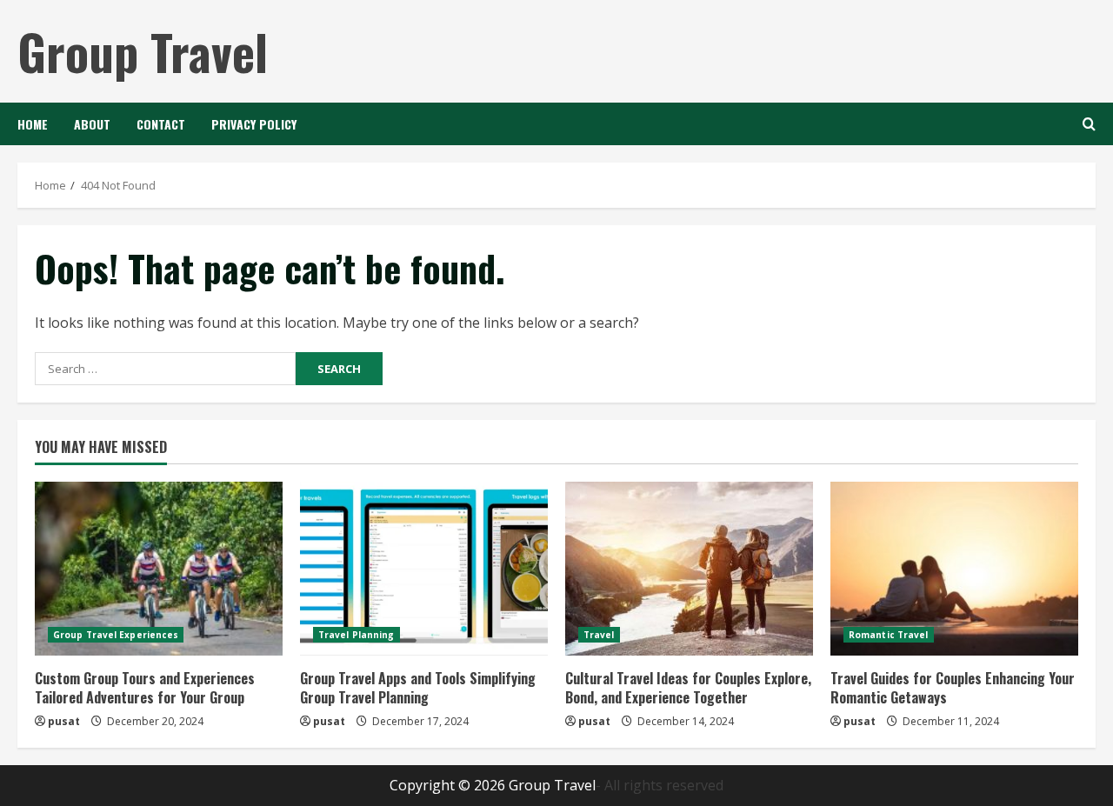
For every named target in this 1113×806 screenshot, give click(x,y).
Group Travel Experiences (115, 635)
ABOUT (92, 124)
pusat (64, 721)
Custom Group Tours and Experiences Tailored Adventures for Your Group (145, 688)
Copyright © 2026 (449, 785)
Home (32, 124)
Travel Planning (356, 635)
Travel (599, 635)
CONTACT (161, 124)
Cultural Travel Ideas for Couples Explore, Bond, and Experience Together (688, 688)
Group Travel (142, 51)
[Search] (1089, 124)
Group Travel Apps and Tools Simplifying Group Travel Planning (418, 688)
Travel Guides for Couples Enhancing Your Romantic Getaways (952, 688)
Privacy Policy (254, 124)
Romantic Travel (889, 635)
